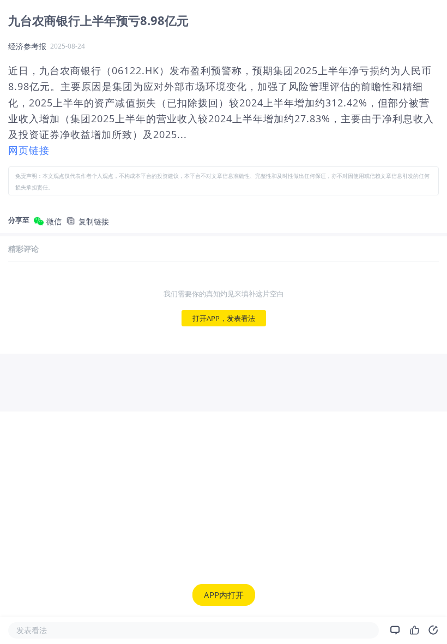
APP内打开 (224, 594)
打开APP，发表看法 (223, 318)
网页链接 (29, 150)
